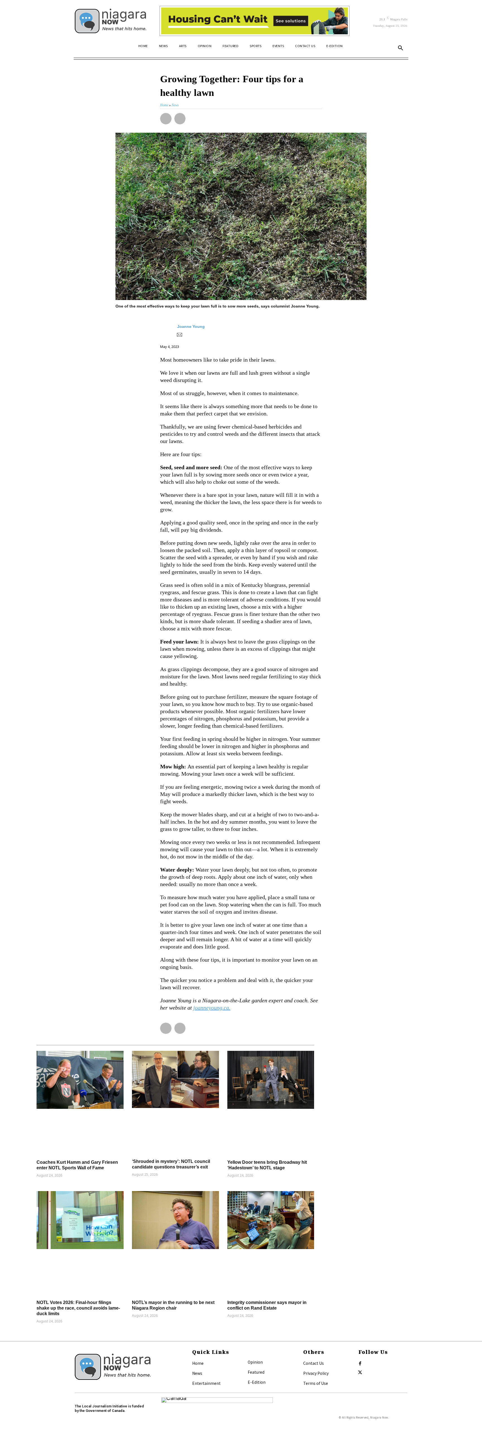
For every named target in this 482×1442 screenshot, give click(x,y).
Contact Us (313, 1363)
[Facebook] (360, 1363)
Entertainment (206, 1383)
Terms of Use (315, 1383)
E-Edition (257, 1382)
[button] (400, 48)
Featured (256, 1372)
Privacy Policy (316, 1373)
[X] (360, 1372)
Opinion (255, 1362)
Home (198, 1363)
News (197, 1373)
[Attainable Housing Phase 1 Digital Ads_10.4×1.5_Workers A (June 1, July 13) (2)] (254, 21)
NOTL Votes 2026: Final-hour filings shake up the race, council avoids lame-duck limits (78, 1308)
